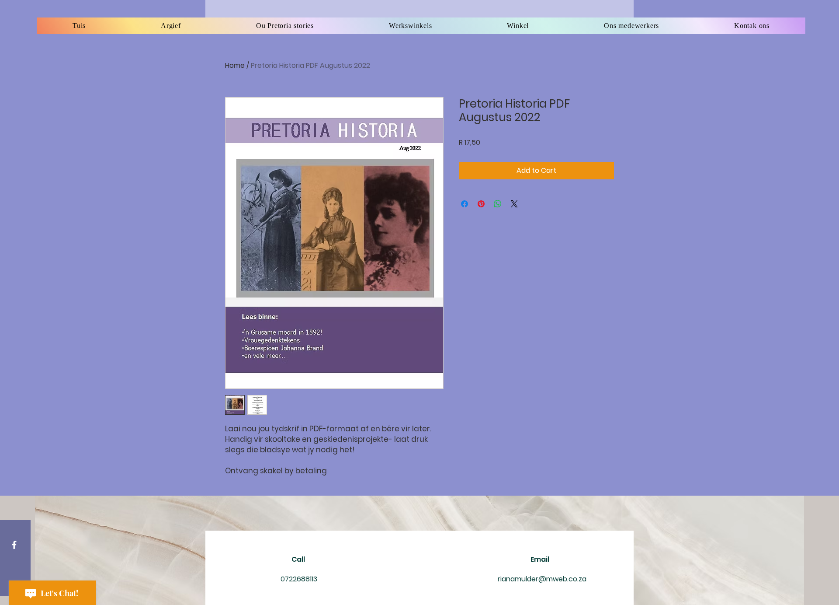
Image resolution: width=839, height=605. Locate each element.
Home (235, 65)
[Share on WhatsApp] (497, 204)
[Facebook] (14, 544)
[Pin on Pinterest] (481, 204)
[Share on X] (514, 204)
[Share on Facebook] (464, 204)
